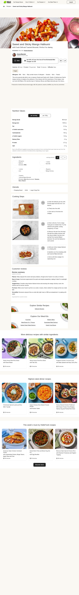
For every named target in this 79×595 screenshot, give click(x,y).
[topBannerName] (39, 13)
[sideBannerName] (39, 97)
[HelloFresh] (7, 2)
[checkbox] (13, 50)
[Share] (65, 60)
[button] (39, 157)
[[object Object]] (60, 60)
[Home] (4, 6)
